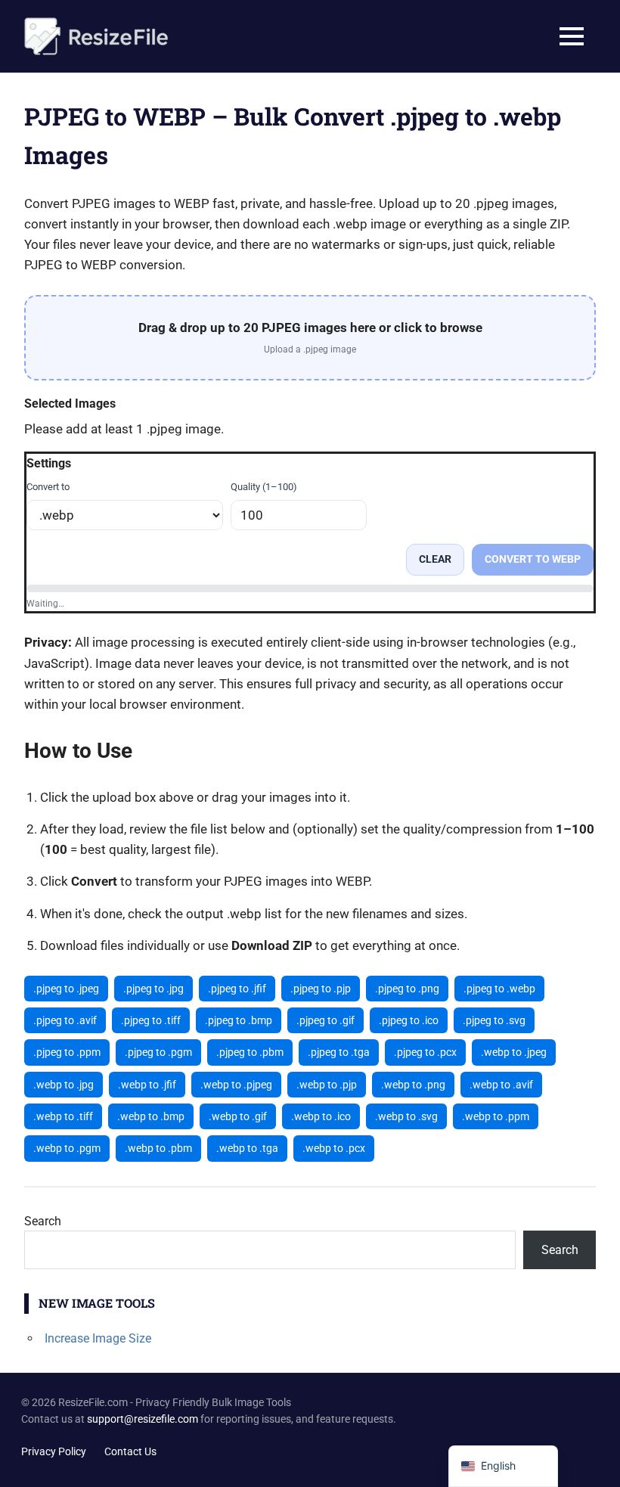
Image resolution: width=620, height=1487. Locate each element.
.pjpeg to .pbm (250, 1052)
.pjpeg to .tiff (151, 1020)
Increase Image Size (98, 1338)
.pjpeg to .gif (325, 1020)
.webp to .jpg (63, 1085)
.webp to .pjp (326, 1085)
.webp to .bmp (150, 1116)
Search (42, 1221)
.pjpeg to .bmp (238, 1020)
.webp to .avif (501, 1085)
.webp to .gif (238, 1116)
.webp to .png (413, 1085)
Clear (435, 559)
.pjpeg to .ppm (67, 1052)
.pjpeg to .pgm (158, 1052)
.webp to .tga (247, 1148)
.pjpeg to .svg (494, 1020)
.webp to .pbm (158, 1148)
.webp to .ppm (495, 1116)
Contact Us (130, 1451)
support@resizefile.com (142, 1419)
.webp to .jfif (147, 1085)
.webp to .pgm (67, 1148)
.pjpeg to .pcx (425, 1052)
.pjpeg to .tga (339, 1052)
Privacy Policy (53, 1451)
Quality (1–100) (264, 486)
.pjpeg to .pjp (320, 989)
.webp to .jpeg (514, 1052)
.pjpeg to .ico (409, 1020)
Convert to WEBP (533, 559)
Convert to (48, 486)
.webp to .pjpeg (236, 1085)
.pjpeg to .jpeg (66, 989)
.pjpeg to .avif (65, 1020)
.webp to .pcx (333, 1148)
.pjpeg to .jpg (153, 989)
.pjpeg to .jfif (237, 989)
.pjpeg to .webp (499, 989)
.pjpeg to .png (407, 989)
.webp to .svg (406, 1116)
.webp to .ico (321, 1116)
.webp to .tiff (63, 1116)
